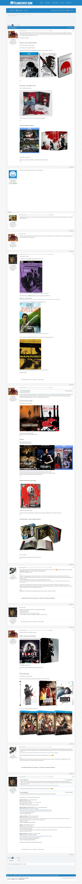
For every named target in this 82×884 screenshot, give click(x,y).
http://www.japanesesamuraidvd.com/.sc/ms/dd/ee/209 (30, 802)
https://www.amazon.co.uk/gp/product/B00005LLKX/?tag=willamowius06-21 (34, 333)
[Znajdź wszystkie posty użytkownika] (12, 44)
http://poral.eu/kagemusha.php (26, 572)
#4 (73, 254)
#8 (73, 630)
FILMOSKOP (47, 2)
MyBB (13, 879)
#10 (73, 776)
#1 (73, 30)
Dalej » (19, 25)
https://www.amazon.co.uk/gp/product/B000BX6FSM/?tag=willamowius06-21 (34, 293)
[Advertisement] (41, 20)
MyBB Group (21, 879)
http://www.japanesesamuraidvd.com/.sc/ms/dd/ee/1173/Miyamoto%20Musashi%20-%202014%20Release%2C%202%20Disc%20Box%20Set (36, 836)
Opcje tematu (70, 27)
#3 (73, 233)
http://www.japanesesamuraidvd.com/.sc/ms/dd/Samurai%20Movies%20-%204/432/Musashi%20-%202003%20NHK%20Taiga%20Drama (45, 827)
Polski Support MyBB (24, 878)
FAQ (26, 10)
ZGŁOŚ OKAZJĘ (55, 2)
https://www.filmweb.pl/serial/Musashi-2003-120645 (29, 613)
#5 (73, 387)
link (20, 80)
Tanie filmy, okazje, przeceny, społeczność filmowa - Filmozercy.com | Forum (35, 875)
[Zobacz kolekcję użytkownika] (12, 270)
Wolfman (13, 39)
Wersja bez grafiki (55, 875)
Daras (13, 575)
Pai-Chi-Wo (13, 265)
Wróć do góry (10, 875)
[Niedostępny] (10, 265)
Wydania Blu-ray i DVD (20, 14)
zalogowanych (34, 170)
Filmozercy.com (13, 179)
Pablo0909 (13, 222)
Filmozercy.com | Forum (11, 14)
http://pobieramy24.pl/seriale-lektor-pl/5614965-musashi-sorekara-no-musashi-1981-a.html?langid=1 (39, 752)
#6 (73, 567)
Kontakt (16, 875)
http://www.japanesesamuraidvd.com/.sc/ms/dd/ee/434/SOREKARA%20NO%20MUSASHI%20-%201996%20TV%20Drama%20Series (44, 818)
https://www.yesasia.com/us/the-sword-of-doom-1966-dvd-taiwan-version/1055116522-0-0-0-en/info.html (40, 299)
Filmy (26, 14)
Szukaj (12, 10)
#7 (73, 607)
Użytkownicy (20, 10)
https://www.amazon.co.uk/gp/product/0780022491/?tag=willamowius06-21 (34, 370)
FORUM (41, 2)
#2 (73, 214)
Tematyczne (29, 14)
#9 (73, 746)
